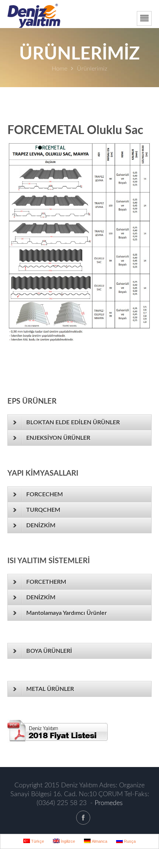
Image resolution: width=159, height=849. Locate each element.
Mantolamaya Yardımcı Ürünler (66, 613)
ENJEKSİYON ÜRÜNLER (58, 438)
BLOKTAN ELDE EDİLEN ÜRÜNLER (73, 422)
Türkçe (37, 841)
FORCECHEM (44, 494)
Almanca (99, 841)
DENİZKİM (40, 525)
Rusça (129, 841)
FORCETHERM (46, 582)
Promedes (109, 803)
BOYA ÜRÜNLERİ (49, 651)
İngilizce (67, 841)
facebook (83, 818)
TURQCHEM (43, 510)
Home (59, 69)
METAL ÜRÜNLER (50, 689)
